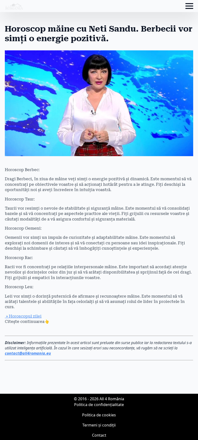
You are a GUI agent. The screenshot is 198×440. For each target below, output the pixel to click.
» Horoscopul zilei (23, 316)
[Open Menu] (189, 6)
